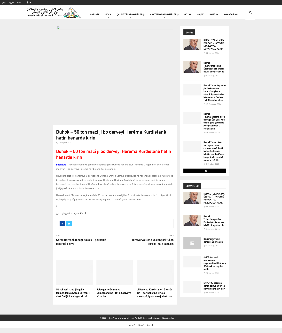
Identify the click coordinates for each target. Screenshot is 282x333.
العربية (11, 2)
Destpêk (95, 14)
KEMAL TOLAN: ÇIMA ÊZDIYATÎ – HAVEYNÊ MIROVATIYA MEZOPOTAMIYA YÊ (214, 44)
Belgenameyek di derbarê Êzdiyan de (213, 240)
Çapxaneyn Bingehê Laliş (164, 14)
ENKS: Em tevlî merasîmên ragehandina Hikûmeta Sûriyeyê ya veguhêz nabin (215, 263)
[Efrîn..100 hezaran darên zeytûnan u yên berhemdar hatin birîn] (192, 287)
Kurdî (19, 2)
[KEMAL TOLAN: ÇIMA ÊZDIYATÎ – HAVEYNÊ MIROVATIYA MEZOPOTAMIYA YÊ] (192, 44)
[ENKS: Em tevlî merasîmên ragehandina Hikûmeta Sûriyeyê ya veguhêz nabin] (192, 261)
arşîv (200, 14)
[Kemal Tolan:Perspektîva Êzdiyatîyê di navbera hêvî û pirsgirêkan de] (192, 67)
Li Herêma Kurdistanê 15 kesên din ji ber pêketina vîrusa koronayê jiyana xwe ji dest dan (154, 292)
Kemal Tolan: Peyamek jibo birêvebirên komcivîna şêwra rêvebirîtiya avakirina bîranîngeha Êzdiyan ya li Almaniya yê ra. (215, 92)
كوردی (4, 2)
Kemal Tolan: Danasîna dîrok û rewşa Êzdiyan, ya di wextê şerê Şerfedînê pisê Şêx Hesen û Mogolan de (214, 121)
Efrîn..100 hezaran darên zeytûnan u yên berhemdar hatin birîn (214, 285)
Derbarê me (231, 14)
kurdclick (178, 317)
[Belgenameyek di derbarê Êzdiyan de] (192, 243)
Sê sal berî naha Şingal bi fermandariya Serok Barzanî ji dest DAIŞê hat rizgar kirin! (73, 292)
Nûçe (108, 14)
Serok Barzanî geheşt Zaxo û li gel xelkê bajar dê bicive (81, 241)
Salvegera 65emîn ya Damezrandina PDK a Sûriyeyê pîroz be (113, 292)
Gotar (187, 14)
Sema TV (213, 14)
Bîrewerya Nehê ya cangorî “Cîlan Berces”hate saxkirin (153, 241)
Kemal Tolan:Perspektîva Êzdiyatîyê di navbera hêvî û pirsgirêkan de (214, 67)
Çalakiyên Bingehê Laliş (130, 14)
